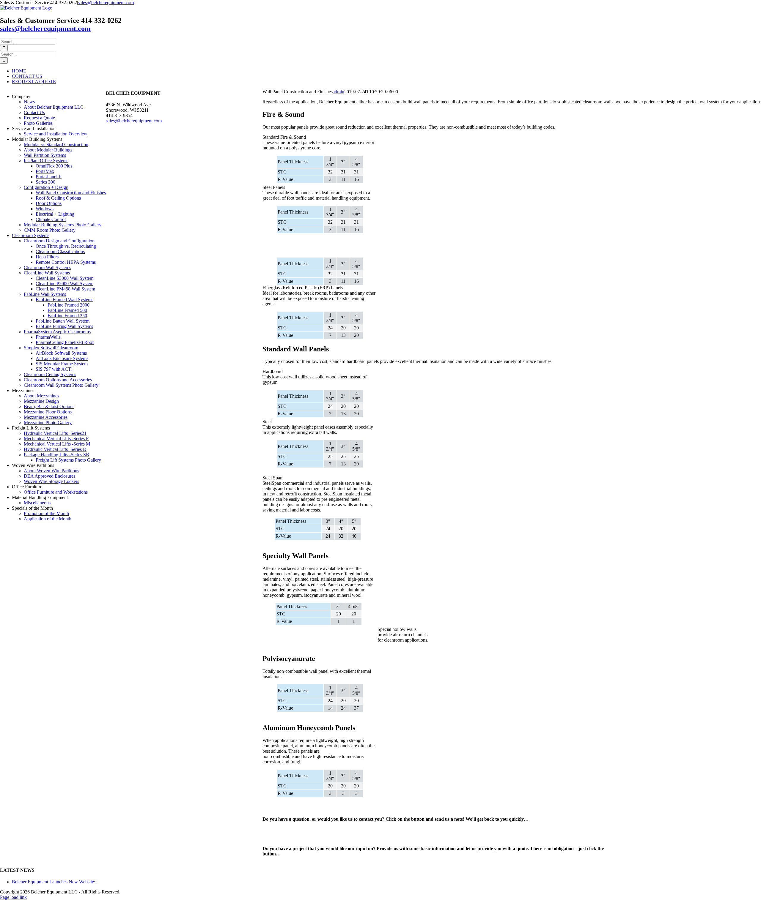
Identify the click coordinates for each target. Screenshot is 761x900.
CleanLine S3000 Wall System (64, 278)
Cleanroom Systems (30, 235)
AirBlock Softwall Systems (61, 353)
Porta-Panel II (49, 176)
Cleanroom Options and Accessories (58, 379)
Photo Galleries (38, 123)
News (29, 101)
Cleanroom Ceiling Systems (50, 374)
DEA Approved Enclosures (49, 476)
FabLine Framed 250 (67, 315)
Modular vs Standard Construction (56, 144)
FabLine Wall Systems (45, 294)
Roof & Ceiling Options (58, 197)
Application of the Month (47, 518)
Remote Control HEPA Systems (66, 262)
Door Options (49, 203)
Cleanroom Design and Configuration (59, 240)
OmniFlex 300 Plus (54, 165)
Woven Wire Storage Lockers (51, 481)
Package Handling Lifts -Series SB (56, 454)
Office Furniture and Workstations (56, 492)
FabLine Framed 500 (67, 310)
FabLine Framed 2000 (68, 304)
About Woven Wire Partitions (51, 470)
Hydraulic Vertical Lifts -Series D (55, 449)
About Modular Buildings (48, 149)
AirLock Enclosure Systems (62, 358)
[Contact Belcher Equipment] (322, 808)
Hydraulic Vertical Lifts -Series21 (55, 433)
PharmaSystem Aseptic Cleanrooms (57, 331)
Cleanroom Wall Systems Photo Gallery (61, 385)
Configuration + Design (46, 187)
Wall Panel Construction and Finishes (71, 192)
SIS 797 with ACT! (54, 369)
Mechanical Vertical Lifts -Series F (56, 438)
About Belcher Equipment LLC (54, 107)
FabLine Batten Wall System (62, 320)
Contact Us (34, 112)
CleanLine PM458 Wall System (65, 288)
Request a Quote (39, 117)
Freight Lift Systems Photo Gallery (68, 459)
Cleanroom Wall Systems (47, 267)
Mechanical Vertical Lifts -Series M (57, 443)
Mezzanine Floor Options (48, 411)
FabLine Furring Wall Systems (64, 326)
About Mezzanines (41, 395)
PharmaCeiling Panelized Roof (65, 342)
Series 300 (45, 181)
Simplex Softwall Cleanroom (51, 347)
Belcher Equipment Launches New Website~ (54, 881)
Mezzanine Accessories (45, 417)
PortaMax (45, 171)
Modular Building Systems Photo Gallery (62, 224)
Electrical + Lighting (55, 214)
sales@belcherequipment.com (106, 2)
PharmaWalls (48, 337)
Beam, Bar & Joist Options (49, 406)
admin (338, 91)
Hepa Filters (47, 256)
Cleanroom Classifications (60, 251)
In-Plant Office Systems (46, 160)
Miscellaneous (37, 502)
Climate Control (51, 219)
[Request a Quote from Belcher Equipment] (322, 838)
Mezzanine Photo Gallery (48, 422)
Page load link (13, 897)
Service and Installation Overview (55, 133)
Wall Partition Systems (45, 155)
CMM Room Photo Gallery (50, 230)
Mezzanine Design (41, 401)
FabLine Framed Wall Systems (64, 299)
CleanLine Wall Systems (47, 272)
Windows (45, 208)
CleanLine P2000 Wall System (64, 283)
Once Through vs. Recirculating (66, 246)
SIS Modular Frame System (62, 363)
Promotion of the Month (46, 513)
